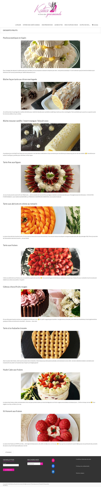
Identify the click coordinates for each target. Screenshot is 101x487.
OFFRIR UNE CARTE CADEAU (31, 25)
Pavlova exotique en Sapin (14, 38)
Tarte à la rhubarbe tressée (15, 328)
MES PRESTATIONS (47, 25)
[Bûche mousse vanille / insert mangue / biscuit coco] (50, 124)
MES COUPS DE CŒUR (71, 25)
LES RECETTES (59, 25)
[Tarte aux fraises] (50, 248)
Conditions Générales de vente (83, 459)
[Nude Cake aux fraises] (50, 373)
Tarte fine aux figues (12, 162)
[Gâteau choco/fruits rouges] (50, 290)
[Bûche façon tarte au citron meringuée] (50, 82)
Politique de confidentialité (82, 466)
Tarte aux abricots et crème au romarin (20, 203)
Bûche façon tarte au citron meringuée (20, 79)
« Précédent (8, 452)
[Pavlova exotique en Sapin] (50, 41)
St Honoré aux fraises (12, 411)
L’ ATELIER (18, 25)
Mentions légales (80, 473)
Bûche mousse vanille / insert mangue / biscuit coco (25, 120)
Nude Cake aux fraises (13, 369)
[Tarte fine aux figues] (50, 165)
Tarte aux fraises (10, 245)
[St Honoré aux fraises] (50, 414)
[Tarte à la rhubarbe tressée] (50, 331)
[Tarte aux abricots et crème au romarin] (50, 207)
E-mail (5, 463)
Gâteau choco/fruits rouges (15, 286)
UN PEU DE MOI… (85, 25)
